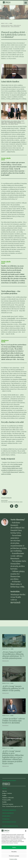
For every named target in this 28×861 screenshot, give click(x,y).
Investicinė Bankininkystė (9, 810)
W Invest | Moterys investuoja (10, 826)
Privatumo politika (13, 859)
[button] (25, 831)
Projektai (4, 795)
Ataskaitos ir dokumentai (8, 797)
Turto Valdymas (15, 26)
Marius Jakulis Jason (7, 25)
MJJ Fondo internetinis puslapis (11, 466)
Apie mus (4, 791)
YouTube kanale (17, 464)
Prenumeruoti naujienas (7, 804)
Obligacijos (5, 693)
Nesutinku (14, 851)
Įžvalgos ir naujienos (7, 793)
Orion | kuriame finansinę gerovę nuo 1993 (12, 806)
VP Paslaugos (5, 819)
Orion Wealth (17, 25)
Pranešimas (5, 725)
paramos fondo (16, 142)
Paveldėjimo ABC (5, 26)
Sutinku (14, 847)
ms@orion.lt (15, 602)
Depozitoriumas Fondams (9, 822)
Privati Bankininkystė (8, 813)
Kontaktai (4, 802)
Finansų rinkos (6, 816)
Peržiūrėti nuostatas (14, 856)
